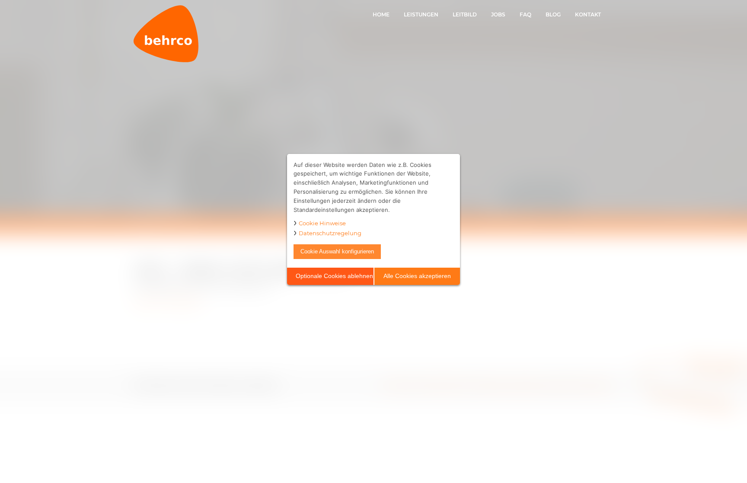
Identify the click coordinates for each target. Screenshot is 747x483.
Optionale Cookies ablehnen (334, 275)
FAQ (525, 14)
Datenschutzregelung (330, 233)
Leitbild (465, 14)
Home (381, 14)
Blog (553, 14)
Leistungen (421, 14)
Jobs (498, 14)
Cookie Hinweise (322, 223)
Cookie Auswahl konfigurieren (337, 251)
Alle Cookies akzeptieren (417, 275)
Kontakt (588, 14)
